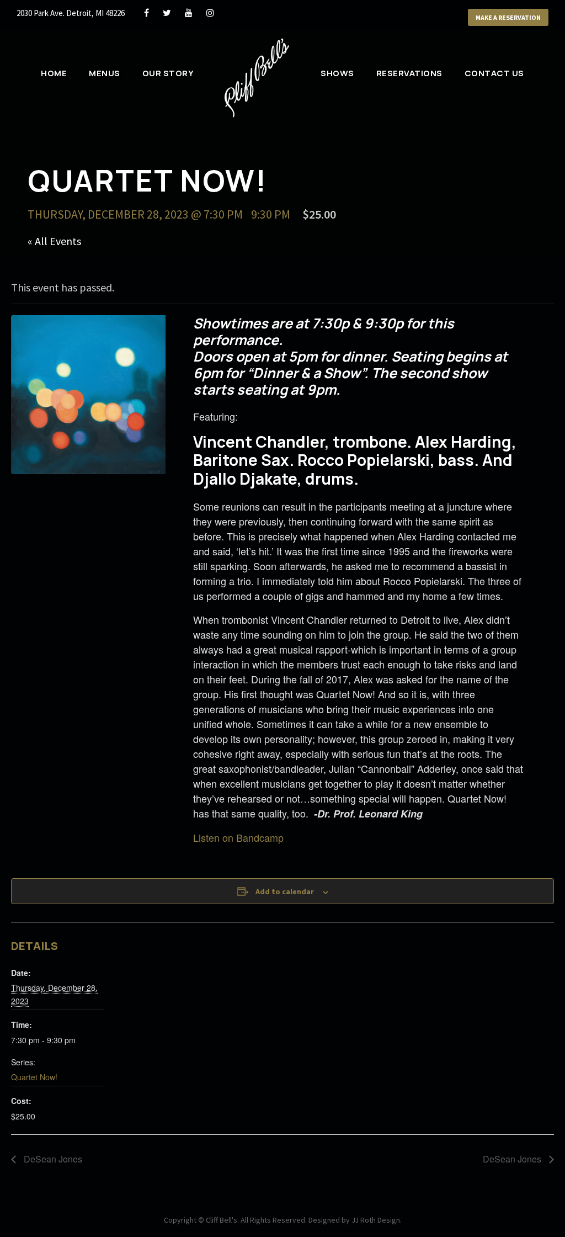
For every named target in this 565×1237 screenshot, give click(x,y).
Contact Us (494, 73)
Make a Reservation (508, 17)
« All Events (54, 241)
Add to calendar (284, 891)
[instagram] (210, 12)
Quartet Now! (34, 1076)
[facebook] (146, 12)
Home (54, 73)
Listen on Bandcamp (238, 837)
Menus (104, 73)
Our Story (168, 73)
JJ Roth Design (375, 1220)
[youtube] (189, 12)
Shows (337, 73)
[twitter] (167, 12)
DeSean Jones (52, 1159)
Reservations (409, 73)
